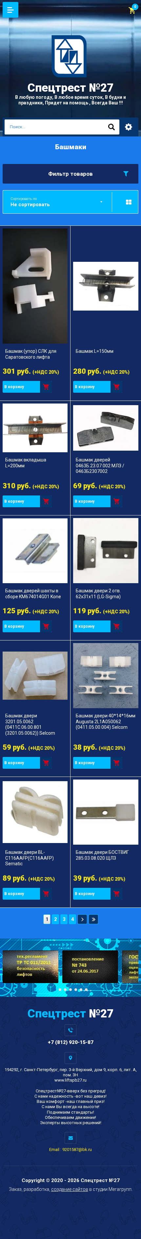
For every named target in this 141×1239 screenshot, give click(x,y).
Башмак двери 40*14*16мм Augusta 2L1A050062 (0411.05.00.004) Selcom (105, 721)
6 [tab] (81, 989)
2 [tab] (60, 989)
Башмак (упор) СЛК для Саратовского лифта (30, 354)
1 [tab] (54, 989)
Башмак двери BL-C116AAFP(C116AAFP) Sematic (29, 858)
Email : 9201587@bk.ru (70, 1149)
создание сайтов (69, 1189)
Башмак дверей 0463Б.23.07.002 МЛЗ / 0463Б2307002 (100, 465)
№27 (70, 88)
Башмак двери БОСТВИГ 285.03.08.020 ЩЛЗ (102, 855)
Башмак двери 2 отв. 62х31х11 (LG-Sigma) (98, 593)
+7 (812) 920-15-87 (70, 1042)
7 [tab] (86, 989)
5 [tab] (75, 989)
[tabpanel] (30, 966)
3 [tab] (65, 989)
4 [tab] (70, 989)
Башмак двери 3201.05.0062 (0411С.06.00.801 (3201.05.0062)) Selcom (30, 724)
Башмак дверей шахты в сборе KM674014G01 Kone (33, 593)
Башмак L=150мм (94, 351)
